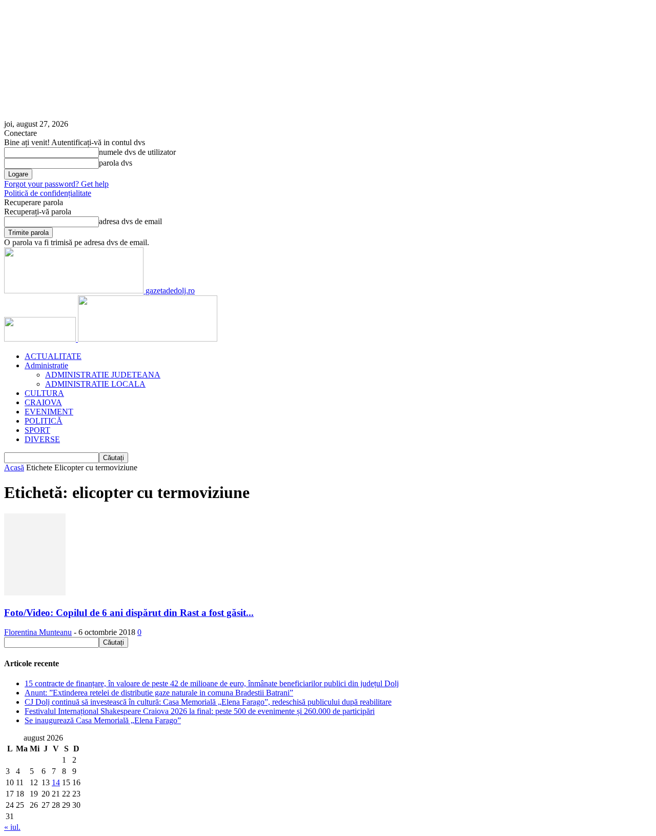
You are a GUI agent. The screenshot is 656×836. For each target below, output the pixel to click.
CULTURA (44, 393)
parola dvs (115, 162)
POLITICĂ (44, 420)
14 (56, 782)
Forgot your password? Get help (56, 184)
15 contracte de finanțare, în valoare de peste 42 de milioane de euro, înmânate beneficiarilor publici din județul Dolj (212, 683)
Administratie (46, 365)
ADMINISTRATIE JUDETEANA (102, 374)
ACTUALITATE (53, 356)
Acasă (14, 467)
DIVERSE (42, 439)
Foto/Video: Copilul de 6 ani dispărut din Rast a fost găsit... (129, 612)
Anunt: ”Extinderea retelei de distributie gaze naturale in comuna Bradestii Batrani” (159, 692)
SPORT (37, 430)
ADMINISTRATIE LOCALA (95, 384)
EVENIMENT (49, 411)
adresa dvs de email (130, 221)
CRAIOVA (43, 402)
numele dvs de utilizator (137, 152)
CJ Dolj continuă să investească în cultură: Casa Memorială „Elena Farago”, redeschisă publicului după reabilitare (208, 702)
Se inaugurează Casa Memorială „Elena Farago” (103, 720)
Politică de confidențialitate (47, 193)
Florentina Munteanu (38, 632)
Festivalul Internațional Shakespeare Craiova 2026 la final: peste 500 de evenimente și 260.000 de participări (200, 711)
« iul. (12, 827)
